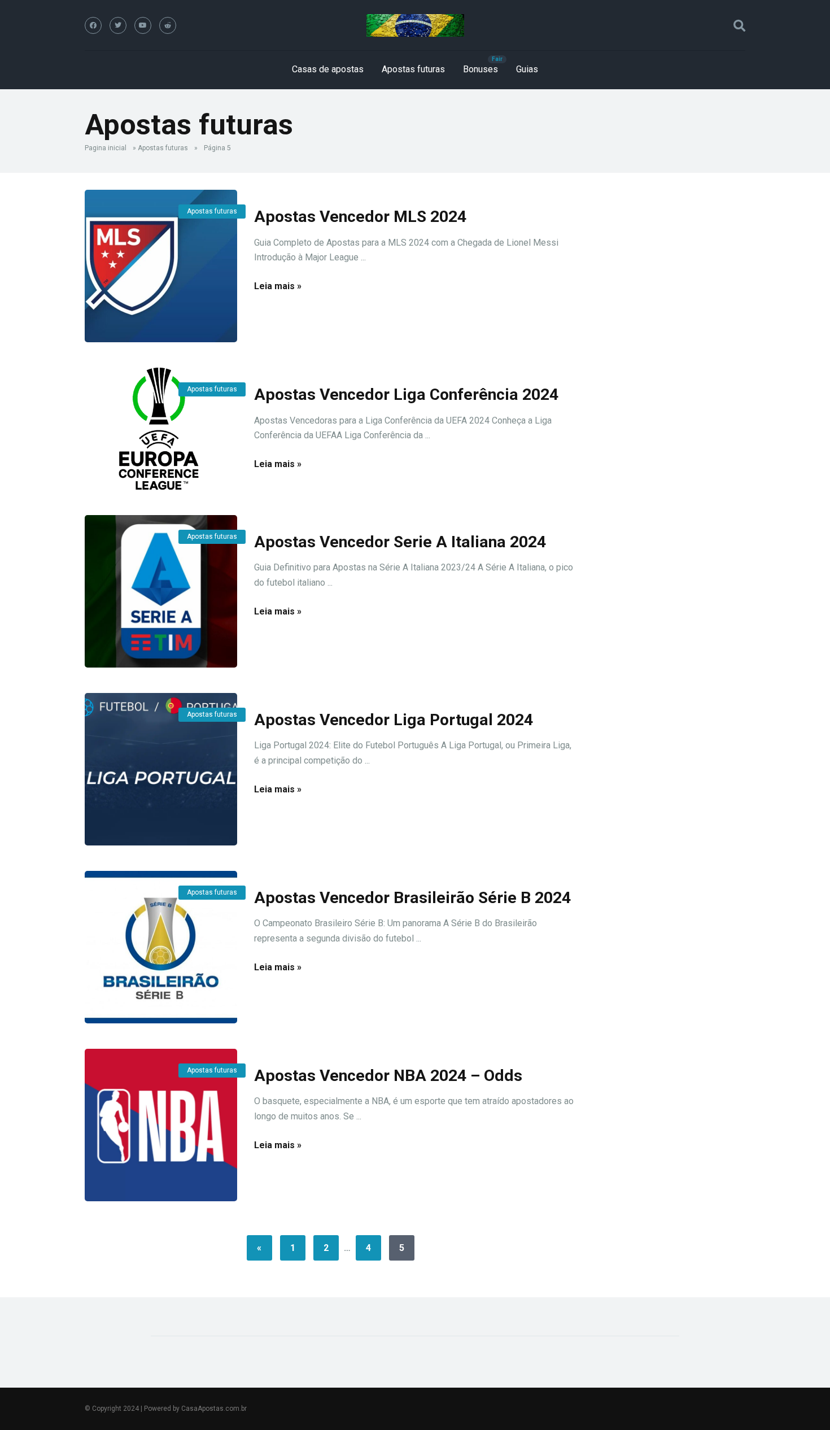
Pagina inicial (105, 148)
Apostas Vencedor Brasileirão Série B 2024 (412, 897)
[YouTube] (142, 25)
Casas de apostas (328, 69)
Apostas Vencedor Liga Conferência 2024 (406, 394)
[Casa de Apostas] (415, 25)
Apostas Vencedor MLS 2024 (360, 216)
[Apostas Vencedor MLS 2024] (161, 266)
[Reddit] (167, 25)
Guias (527, 69)
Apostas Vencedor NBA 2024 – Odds (388, 1075)
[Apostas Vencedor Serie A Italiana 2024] (161, 591)
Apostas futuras (413, 69)
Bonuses (480, 69)
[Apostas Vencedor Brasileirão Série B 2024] (161, 947)
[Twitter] (118, 25)
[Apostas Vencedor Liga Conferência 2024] (161, 429)
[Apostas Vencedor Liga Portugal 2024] (161, 769)
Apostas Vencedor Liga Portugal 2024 (393, 719)
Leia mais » (278, 286)
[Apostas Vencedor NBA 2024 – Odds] (161, 1125)
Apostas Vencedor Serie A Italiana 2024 (400, 542)
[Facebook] (93, 25)
